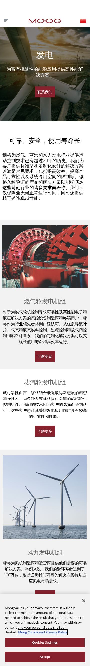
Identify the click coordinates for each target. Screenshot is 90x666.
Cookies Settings (45, 642)
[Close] (84, 600)
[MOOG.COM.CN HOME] (45, 21)
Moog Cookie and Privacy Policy (42, 632)
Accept (45, 656)
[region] (45, 630)
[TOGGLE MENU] (5, 20)
